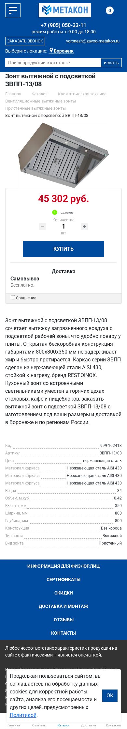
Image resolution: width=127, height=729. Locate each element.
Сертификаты (63, 579)
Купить (63, 249)
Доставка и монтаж (63, 606)
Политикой (23, 715)
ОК (109, 695)
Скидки (63, 592)
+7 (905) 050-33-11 (63, 25)
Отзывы (64, 619)
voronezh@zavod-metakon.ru (93, 41)
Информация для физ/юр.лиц (63, 566)
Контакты (63, 633)
